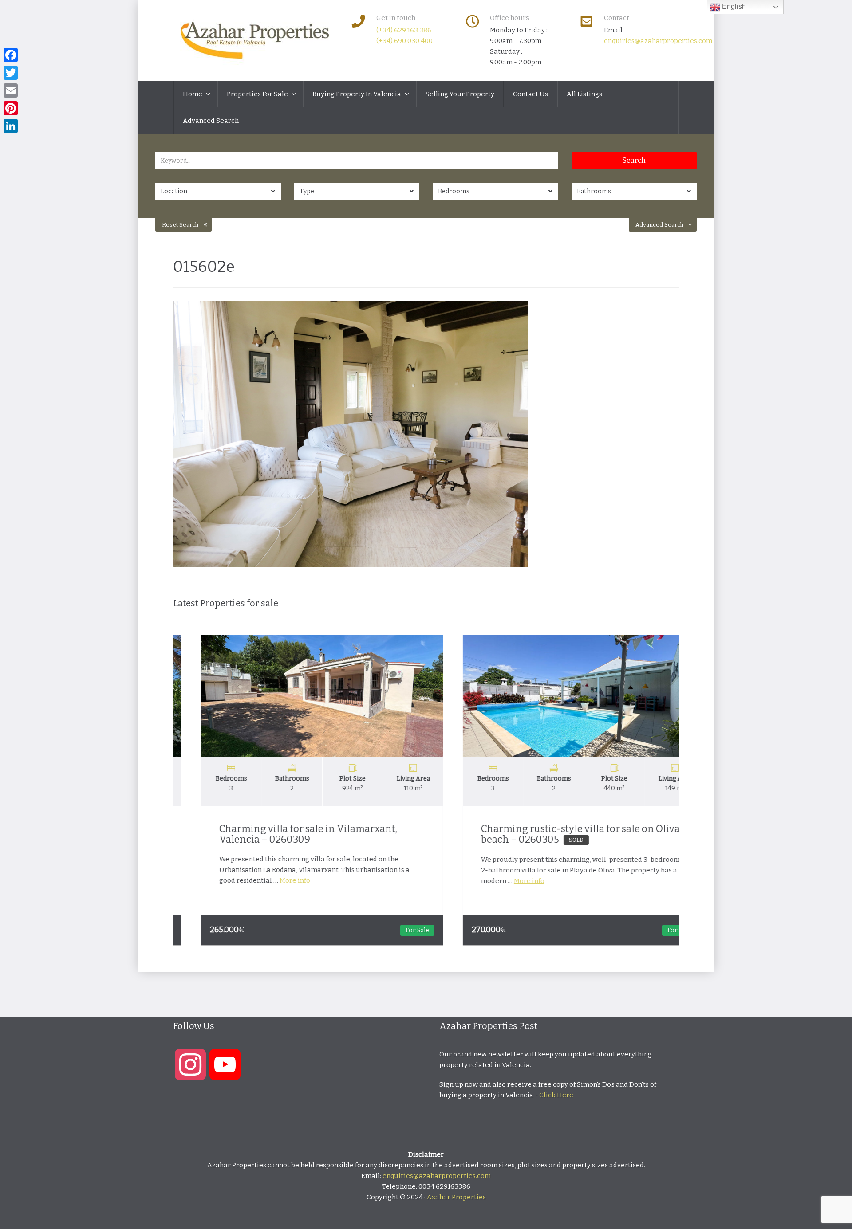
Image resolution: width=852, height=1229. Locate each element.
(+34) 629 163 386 (403, 30)
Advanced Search (211, 121)
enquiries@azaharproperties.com (658, 41)
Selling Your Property (460, 94)
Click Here (556, 1095)
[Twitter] (11, 73)
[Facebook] (11, 55)
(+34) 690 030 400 (404, 41)
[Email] (11, 90)
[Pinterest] (11, 108)
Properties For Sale (258, 94)
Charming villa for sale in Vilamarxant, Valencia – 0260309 (281, 834)
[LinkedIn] (11, 126)
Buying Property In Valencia (357, 94)
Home (193, 94)
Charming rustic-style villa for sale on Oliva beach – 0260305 (553, 834)
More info (267, 880)
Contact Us (530, 94)
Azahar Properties (456, 1197)
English (733, 6)
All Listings (584, 94)
